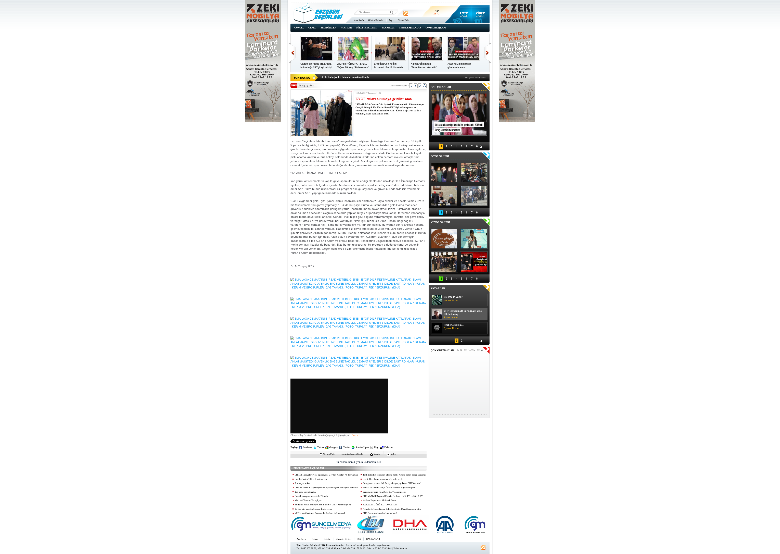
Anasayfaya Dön (306, 85)
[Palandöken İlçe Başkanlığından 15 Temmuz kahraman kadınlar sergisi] (474, 195)
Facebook (307, 447)
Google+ (333, 447)
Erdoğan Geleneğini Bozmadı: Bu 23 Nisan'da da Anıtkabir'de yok (388, 67)
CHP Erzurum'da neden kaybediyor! (380, 513)
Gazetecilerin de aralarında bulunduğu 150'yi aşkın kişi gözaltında (316, 67)
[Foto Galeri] (463, 14)
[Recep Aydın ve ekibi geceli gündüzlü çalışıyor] (474, 172)
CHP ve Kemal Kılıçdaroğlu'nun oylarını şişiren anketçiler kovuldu (326, 488)
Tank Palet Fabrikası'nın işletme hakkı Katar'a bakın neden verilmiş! (394, 475)
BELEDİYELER (328, 27)
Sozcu (355, 435)
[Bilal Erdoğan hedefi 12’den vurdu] (444, 261)
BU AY (480, 350)
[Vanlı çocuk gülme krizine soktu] (474, 238)
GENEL (312, 27)
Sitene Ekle (403, 20)
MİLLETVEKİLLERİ (366, 27)
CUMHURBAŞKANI (436, 27)
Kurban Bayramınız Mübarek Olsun (379, 500)
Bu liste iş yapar (453, 299)
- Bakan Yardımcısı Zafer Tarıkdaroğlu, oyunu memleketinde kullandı (360, 77)
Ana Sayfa (359, 20)
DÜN (459, 350)
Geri (292, 53)
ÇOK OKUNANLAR (442, 350)
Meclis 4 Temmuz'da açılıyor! (309, 500)
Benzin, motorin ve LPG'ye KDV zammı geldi (384, 492)
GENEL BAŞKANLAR (410, 27)
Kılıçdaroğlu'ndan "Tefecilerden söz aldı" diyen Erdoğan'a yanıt (424, 67)
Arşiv (391, 20)
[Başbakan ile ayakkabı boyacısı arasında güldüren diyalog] (474, 261)
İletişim (327, 539)
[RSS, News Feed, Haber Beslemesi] (405, 13)
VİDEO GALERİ (440, 222)
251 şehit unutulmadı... (305, 492)
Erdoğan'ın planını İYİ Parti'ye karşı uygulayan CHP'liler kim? (392, 483)
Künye (315, 539)
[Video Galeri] (481, 14)
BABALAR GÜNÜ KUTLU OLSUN (380, 505)
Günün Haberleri (376, 20)
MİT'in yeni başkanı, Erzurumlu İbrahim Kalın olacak (320, 513)
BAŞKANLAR (373, 539)
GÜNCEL (299, 27)
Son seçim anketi (303, 483)
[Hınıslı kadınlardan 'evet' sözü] (444, 172)
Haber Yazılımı (400, 548)
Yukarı (394, 454)
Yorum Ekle (329, 454)
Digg (376, 447)
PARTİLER (346, 27)
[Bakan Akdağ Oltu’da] (444, 195)
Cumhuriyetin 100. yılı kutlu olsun (311, 479)
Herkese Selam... (454, 327)
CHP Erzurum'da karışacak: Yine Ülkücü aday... (463, 314)
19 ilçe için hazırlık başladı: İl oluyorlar (313, 509)
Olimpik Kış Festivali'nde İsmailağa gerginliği (315, 435)
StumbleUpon (362, 447)
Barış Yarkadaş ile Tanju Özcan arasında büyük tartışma (389, 488)
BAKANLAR (388, 27)
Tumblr (346, 447)
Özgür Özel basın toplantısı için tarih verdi (383, 479)
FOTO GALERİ (440, 156)
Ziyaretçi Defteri (343, 539)
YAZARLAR (438, 288)
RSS (359, 539)
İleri (487, 53)
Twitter (320, 447)
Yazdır (377, 454)
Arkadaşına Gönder (354, 454)
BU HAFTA (469, 350)
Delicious (388, 447)
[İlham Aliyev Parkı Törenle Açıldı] (444, 238)
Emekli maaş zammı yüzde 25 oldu (311, 496)
